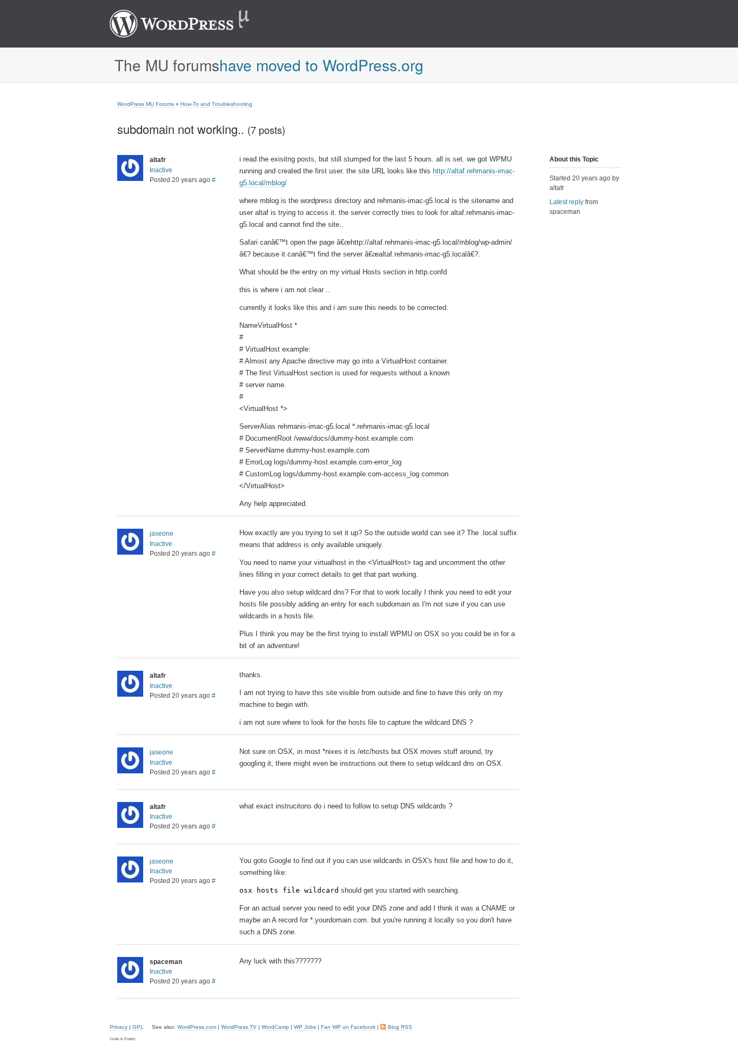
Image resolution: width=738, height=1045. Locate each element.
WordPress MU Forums (145, 104)
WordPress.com (196, 1027)
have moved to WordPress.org (321, 64)
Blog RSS (400, 1027)
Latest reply (566, 202)
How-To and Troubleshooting (216, 104)
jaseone (161, 533)
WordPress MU (191, 24)
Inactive (161, 170)
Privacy (119, 1027)
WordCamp (275, 1027)
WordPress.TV (239, 1027)
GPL (138, 1027)
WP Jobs (305, 1027)
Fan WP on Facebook (348, 1027)
